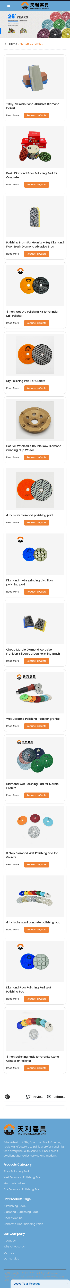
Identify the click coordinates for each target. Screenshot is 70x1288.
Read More (12, 115)
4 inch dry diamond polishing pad (29, 515)
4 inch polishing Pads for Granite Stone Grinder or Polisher (32, 1059)
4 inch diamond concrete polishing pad (33, 922)
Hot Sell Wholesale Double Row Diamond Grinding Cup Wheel (33, 448)
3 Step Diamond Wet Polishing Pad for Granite (32, 855)
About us (10, 1240)
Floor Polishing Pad (16, 1171)
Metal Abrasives (14, 1183)
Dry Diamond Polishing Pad (22, 1189)
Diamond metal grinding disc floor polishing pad (29, 582)
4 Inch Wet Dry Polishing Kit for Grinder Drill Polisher (32, 314)
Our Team (10, 1253)
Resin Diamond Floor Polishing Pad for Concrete (31, 175)
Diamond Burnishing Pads (21, 1212)
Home (13, 44)
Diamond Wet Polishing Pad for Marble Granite (32, 786)
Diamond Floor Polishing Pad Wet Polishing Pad (28, 989)
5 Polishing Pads (14, 1206)
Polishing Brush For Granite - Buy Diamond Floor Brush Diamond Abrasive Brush (35, 244)
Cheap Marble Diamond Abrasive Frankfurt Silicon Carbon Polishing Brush (33, 651)
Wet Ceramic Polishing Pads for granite (33, 719)
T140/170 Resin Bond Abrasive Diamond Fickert (32, 106)
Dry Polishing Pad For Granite (25, 381)
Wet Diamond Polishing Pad (22, 1177)
